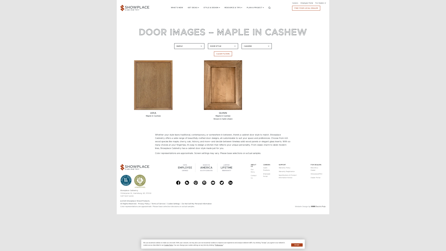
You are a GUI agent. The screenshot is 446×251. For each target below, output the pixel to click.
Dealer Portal (315, 177)
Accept (296, 245)
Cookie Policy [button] (168, 245)
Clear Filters (223, 54)
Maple (180, 46)
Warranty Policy (284, 168)
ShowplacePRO (316, 174)
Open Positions (266, 169)
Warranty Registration (287, 171)
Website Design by (303, 206)
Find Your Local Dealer (306, 8)
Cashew (248, 46)
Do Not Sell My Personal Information (197, 204)
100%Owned (185, 167)
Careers (295, 3)
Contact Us (254, 177)
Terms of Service (158, 204)
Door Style (215, 46)
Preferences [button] (219, 245)
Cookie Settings (173, 204)
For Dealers (319, 3)
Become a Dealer (314, 169)
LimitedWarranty (227, 167)
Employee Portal (307, 3)
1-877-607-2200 (127, 196)
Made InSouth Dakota (206, 167)
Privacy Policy (144, 204)
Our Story (253, 171)
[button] (269, 7)
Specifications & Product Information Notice (288, 176)
